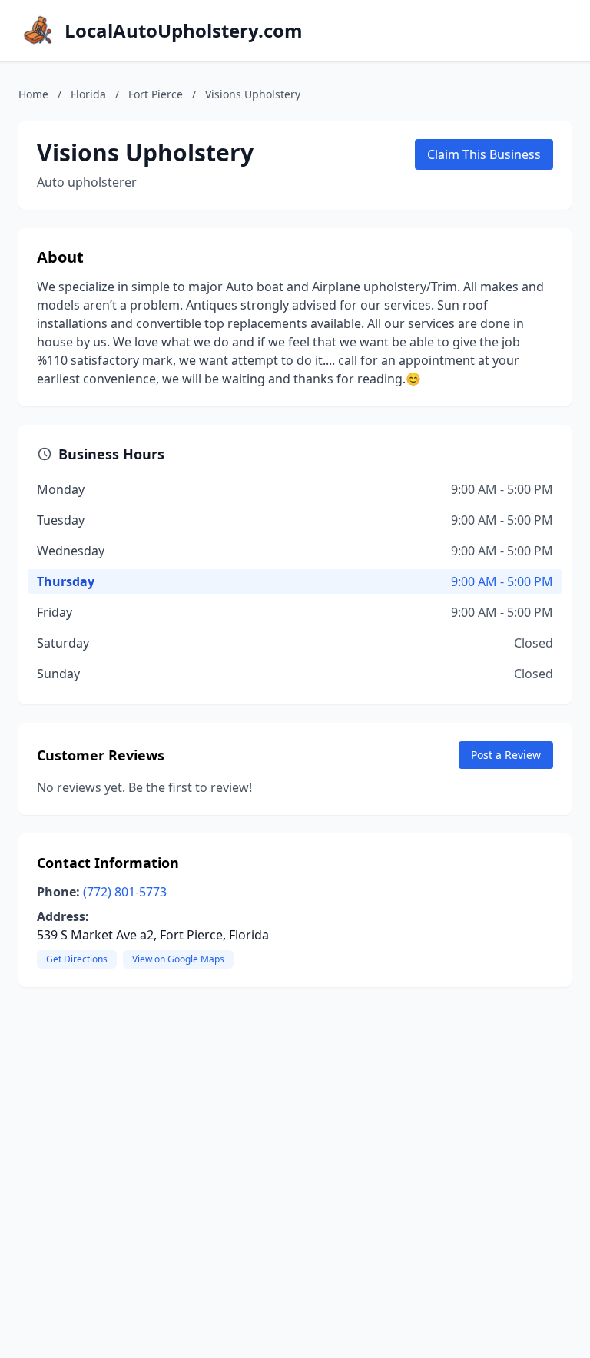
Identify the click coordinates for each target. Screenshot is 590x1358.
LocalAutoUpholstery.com (184, 30)
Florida (88, 94)
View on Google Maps (178, 959)
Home (33, 94)
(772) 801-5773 (125, 891)
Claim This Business (484, 154)
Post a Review (506, 754)
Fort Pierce (155, 94)
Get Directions (77, 959)
